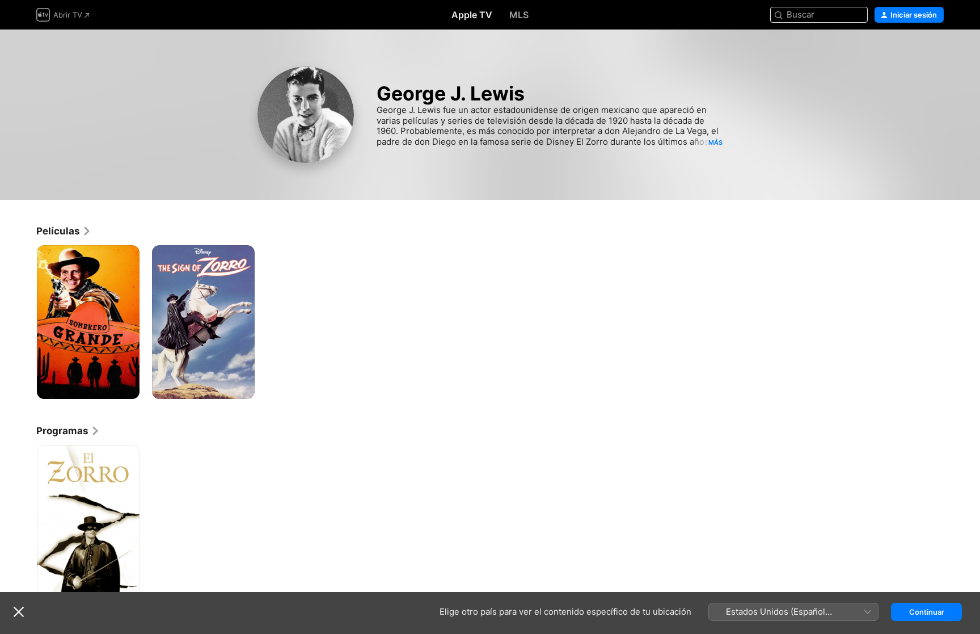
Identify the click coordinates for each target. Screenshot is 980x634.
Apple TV (471, 14)
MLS (519, 14)
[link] (63, 231)
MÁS (715, 142)
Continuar (926, 611)
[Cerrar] (19, 612)
